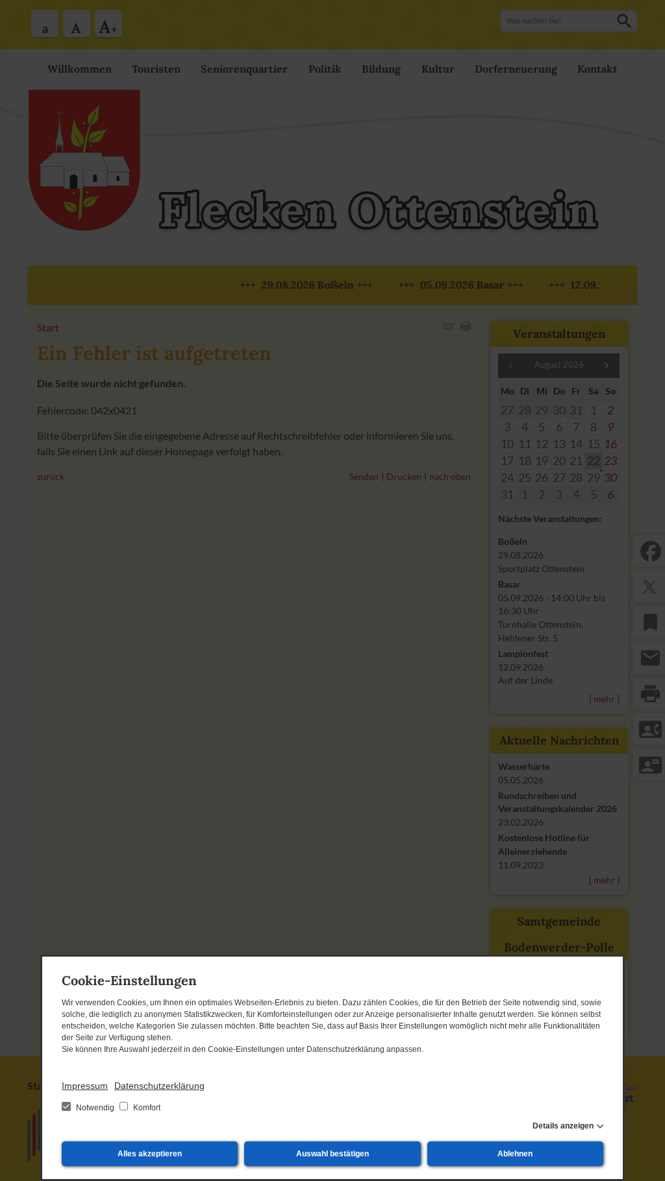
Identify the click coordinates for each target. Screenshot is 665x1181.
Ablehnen (515, 1153)
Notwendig (95, 1107)
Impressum (85, 1085)
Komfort (145, 1107)
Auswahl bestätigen (332, 1153)
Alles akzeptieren (150, 1153)
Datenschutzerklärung (159, 1085)
